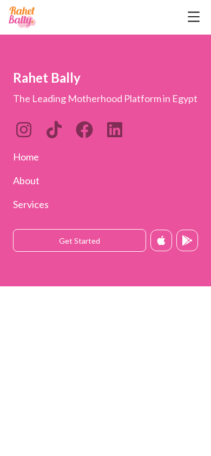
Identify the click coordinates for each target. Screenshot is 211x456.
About (26, 180)
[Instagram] (24, 129)
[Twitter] (84, 129)
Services (31, 204)
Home (26, 157)
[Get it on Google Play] (187, 240)
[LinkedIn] (54, 129)
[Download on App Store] (161, 240)
